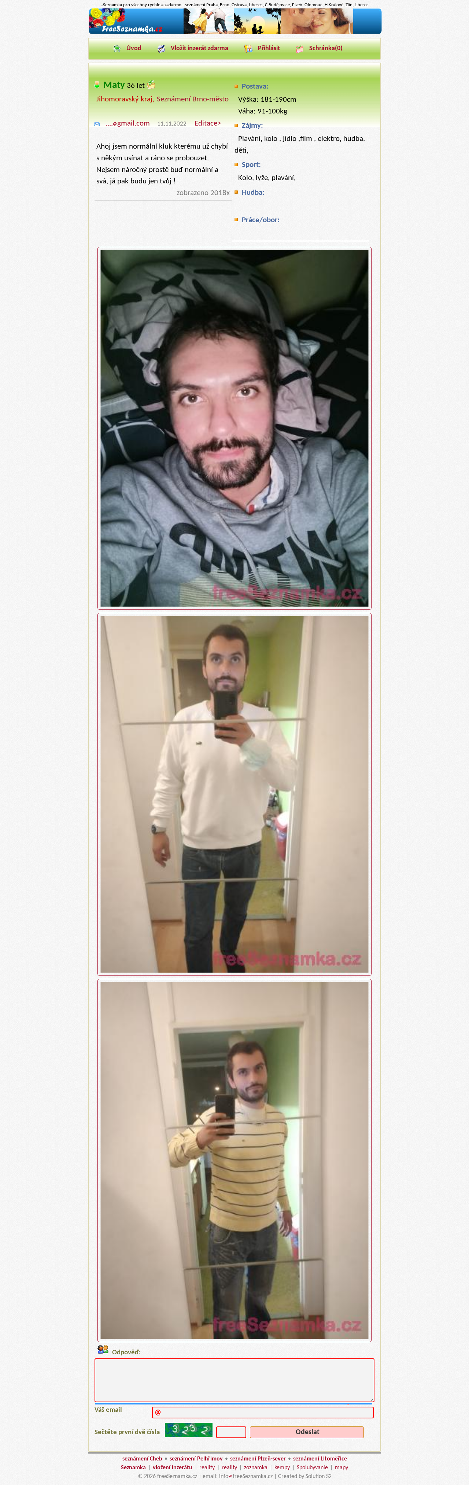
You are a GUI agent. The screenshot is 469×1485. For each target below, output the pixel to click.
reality (207, 1468)
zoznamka (255, 1468)
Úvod (133, 48)
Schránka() (326, 48)
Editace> (208, 123)
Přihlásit (269, 48)
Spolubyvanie (312, 1468)
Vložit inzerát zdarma (199, 48)
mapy (341, 1468)
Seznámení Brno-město (193, 99)
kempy (282, 1468)
